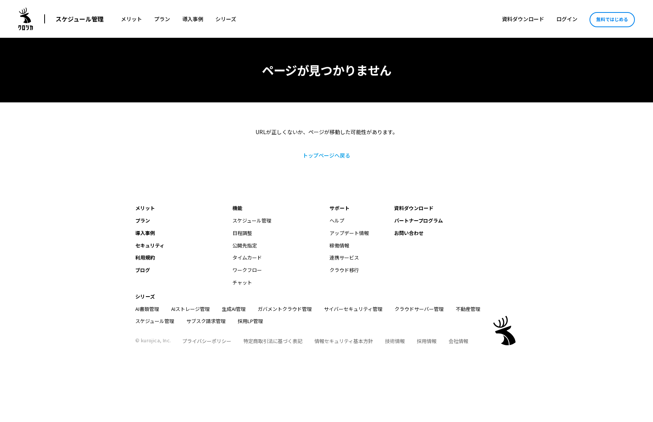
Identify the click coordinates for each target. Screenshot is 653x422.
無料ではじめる (612, 19)
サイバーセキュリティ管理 (353, 308)
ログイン (566, 19)
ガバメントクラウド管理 (285, 308)
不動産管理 (468, 308)
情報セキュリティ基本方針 (343, 341)
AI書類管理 (147, 308)
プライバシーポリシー (206, 341)
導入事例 (192, 19)
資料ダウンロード (523, 19)
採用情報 (426, 341)
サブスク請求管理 (206, 321)
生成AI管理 (234, 308)
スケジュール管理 (80, 18)
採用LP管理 (250, 321)
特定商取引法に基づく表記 (272, 341)
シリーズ (225, 19)
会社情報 (458, 341)
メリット (131, 19)
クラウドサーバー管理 (419, 308)
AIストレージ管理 (190, 308)
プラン (162, 19)
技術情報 (395, 341)
